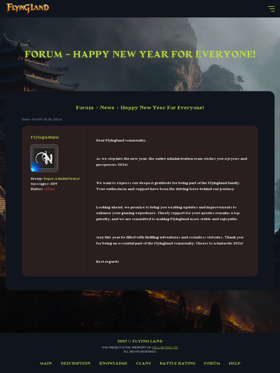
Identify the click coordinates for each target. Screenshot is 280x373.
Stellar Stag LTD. (165, 347)
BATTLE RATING (177, 363)
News (107, 108)
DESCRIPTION (76, 363)
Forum (85, 108)
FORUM (212, 363)
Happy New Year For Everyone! (162, 108)
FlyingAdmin (45, 137)
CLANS (143, 363)
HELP (234, 363)
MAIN (46, 363)
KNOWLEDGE (113, 363)
